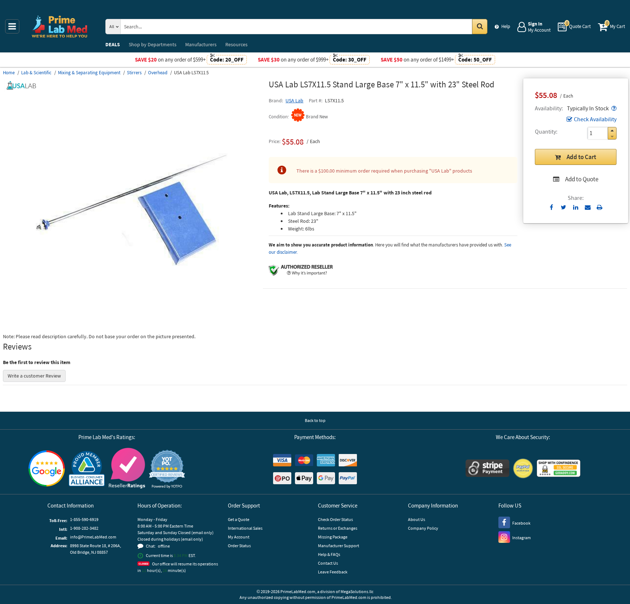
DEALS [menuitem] (112, 44)
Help (505, 26)
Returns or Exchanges (337, 528)
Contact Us (328, 563)
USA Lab (294, 100)
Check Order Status (335, 519)
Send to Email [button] (587, 208)
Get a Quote (238, 519)
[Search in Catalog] (479, 26)
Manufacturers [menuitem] (201, 44)
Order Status (239, 545)
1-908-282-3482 (84, 528)
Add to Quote (581, 179)
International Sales (245, 528)
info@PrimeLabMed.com (93, 537)
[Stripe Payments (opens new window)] (487, 469)
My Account (238, 537)
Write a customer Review (34, 375)
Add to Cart (581, 157)
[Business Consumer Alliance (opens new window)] (87, 469)
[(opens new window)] (133, 326)
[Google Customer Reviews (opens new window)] (46, 469)
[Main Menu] (12, 26)
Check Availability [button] (595, 119)
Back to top (315, 420)
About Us (416, 519)
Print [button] (599, 207)
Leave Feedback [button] (332, 572)
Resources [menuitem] (236, 44)
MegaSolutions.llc (357, 591)
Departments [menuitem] (152, 44)
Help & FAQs (329, 554)
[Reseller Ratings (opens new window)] (127, 469)
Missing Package (332, 537)
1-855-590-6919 (84, 519)
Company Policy (423, 528)
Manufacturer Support (338, 545)
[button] (613, 108)
